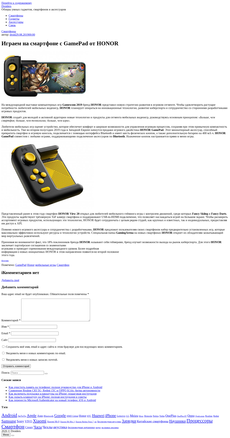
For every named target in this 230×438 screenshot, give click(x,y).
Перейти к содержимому (16, 2)
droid (13, 34)
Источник (5, 261)
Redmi (216, 416)
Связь (12, 25)
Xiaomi (39, 420)
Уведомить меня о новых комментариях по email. (36, 353)
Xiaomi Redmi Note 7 (84, 422)
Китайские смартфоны (152, 421)
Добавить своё (10, 280)
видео (98, 427)
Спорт (29, 427)
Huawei (98, 415)
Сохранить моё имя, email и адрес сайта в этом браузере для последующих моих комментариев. (64, 346)
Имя (5, 326)
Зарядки (129, 421)
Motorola (148, 416)
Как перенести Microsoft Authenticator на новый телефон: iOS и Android (52, 400)
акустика (60, 427)
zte (95, 422)
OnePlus (170, 416)
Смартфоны (16, 15)
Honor (30, 264)
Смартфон (63, 264)
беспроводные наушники (81, 427)
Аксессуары (16, 22)
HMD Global (72, 416)
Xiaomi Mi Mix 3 (67, 422)
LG (127, 416)
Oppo (191, 416)
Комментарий (10, 320)
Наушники (177, 421)
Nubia (162, 416)
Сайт (4, 339)
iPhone (110, 415)
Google (60, 415)
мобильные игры (45, 264)
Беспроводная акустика (109, 421)
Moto (141, 416)
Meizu (134, 416)
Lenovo (121, 415)
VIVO (28, 421)
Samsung (8, 421)
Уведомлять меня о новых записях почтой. (32, 359)
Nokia (156, 416)
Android (9, 415)
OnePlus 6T (182, 416)
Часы (38, 427)
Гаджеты (14, 18)
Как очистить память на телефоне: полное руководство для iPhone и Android (55, 387)
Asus (40, 415)
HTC (89, 416)
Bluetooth (49, 416)
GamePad (20, 264)
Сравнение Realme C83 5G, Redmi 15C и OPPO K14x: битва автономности (54, 390)
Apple (31, 415)
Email (5, 333)
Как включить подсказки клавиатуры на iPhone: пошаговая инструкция (52, 393)
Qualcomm (199, 416)
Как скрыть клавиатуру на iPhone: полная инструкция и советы (48, 396)
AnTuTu (22, 416)
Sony (20, 421)
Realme (209, 416)
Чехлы (47, 427)
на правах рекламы (110, 427)
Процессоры (200, 420)
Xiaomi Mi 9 (53, 421)
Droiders (6, 6)
